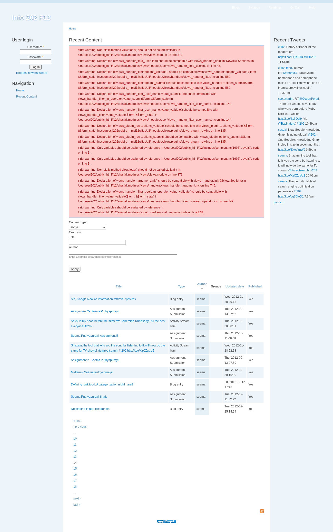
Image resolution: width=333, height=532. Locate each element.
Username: (35, 47)
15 (75, 468)
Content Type (78, 222)
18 (75, 486)
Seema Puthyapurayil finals (89, 396)
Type (181, 286)
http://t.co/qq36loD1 (291, 196)
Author (73, 247)
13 (75, 456)
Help (312, 7)
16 (75, 474)
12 (75, 451)
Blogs (236, 7)
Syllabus (254, 7)
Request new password (31, 73)
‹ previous (80, 426)
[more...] (279, 202)
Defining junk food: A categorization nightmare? (102, 384)
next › (77, 498)
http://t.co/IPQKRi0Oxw (293, 57)
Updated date (234, 286)
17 (75, 481)
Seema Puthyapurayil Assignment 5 (94, 335)
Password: (35, 57)
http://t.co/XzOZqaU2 (291, 175)
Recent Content (26, 96)
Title (72, 237)
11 (75, 444)
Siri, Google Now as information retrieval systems (103, 299)
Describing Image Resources (90, 409)
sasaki (282, 129)
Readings (275, 7)
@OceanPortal (309, 98)
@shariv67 (290, 73)
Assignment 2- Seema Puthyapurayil (95, 311)
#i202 (312, 57)
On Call (295, 7)
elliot (281, 47)
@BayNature (286, 123)
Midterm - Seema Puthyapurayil (92, 372)
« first (76, 421)
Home (20, 90)
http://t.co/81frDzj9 (290, 118)
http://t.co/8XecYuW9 (291, 149)
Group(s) (75, 232)
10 (75, 438)
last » (76, 504)
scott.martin (285, 98)
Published (255, 286)
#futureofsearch (298, 170)
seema (282, 155)
